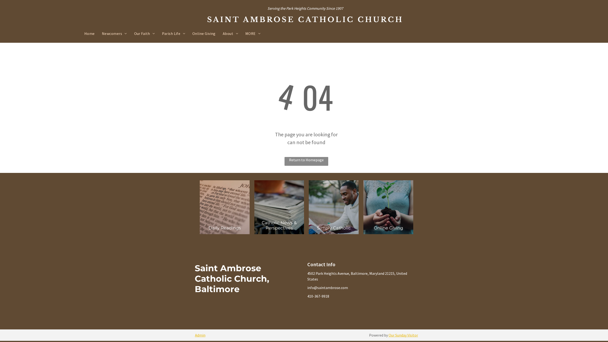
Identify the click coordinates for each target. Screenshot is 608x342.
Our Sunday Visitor (403, 335)
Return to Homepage (306, 159)
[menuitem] (89, 33)
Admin (200, 335)
